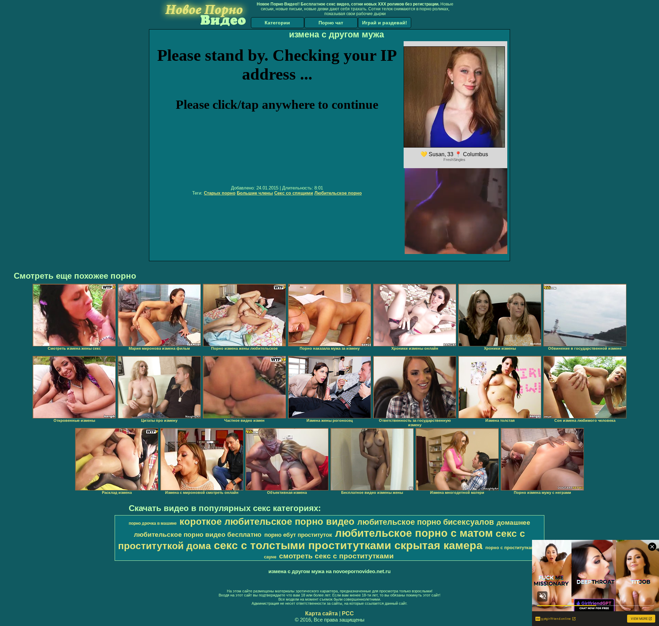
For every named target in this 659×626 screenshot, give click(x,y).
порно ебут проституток (298, 534)
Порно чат (331, 22)
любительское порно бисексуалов (425, 522)
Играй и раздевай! (384, 22)
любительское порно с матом (414, 533)
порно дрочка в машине (153, 523)
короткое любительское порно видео (267, 522)
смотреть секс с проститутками (336, 556)
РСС (348, 613)
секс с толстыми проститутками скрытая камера (348, 545)
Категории (277, 22)
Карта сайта (321, 613)
